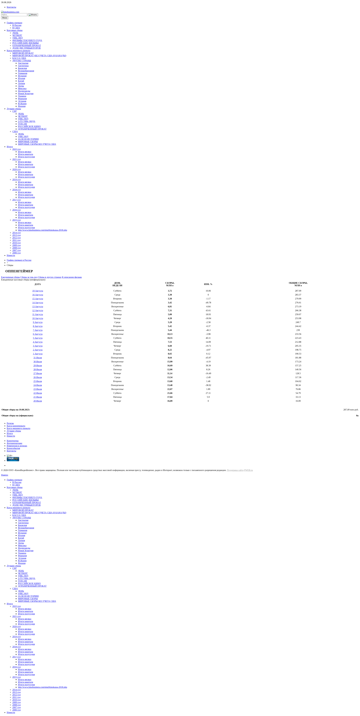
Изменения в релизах (17, 446)
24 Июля (37, 385)
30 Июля (37, 361)
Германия (22, 73)
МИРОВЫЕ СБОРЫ (28, 141)
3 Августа (37, 346)
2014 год (16, 232)
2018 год (16, 189)
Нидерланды (24, 91)
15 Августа (37, 298)
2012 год (16, 237)
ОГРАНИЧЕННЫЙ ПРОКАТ (26, 45)
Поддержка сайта (235, 470)
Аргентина (23, 65)
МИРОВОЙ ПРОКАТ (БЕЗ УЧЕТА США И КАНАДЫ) (39, 55)
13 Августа (37, 306)
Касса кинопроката (16, 426)
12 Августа (37, 310)
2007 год (16, 250)
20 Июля (37, 401)
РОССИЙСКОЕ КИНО (29, 126)
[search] (33, 14)
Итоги (10, 146)
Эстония (22, 101)
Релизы (10, 423)
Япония (21, 106)
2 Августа (37, 350)
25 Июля (37, 381)
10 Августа (37, 318)
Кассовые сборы (14, 30)
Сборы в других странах (49, 277)
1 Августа (37, 354)
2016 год (16, 210)
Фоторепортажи (14, 443)
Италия (21, 78)
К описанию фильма (72, 277)
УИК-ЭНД (17, 38)
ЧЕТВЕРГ (17, 35)
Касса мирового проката (18, 50)
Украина (22, 96)
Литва (21, 86)
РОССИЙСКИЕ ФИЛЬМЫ (25, 43)
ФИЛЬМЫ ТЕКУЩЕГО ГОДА (27, 40)
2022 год (16, 149)
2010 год (16, 243)
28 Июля (37, 369)
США (15, 131)
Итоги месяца (24, 151)
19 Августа (37, 291)
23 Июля (37, 389)
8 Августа (37, 326)
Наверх (4, 475)
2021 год (16, 159)
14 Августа (37, 302)
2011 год (16, 240)
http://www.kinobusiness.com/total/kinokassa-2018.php (42, 230)
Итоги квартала (25, 154)
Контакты (11, 7)
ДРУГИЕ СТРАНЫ (21, 60)
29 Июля (37, 365)
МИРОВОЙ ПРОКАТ (23, 53)
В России (16, 25)
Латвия (21, 83)
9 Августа (37, 322)
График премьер (14, 22)
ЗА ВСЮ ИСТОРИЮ (28, 139)
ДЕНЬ (15, 33)
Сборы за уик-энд (28, 277)
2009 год (16, 245)
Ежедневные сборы (10, 277)
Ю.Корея (22, 103)
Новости (11, 255)
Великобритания (26, 71)
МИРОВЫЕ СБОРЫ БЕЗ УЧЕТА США (37, 144)
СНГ (14, 111)
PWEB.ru (248, 470)
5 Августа (37, 338)
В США (16, 28)
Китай (21, 81)
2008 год (16, 248)
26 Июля (37, 377)
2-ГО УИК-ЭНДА (26, 121)
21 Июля (37, 397)
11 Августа (37, 314)
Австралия (23, 63)
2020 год (16, 169)
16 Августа (37, 295)
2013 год (16, 235)
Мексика (22, 88)
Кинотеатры (13, 440)
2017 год (16, 200)
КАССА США (19, 58)
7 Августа (37, 330)
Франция (22, 98)
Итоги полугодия (26, 157)
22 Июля (37, 393)
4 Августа (37, 342)
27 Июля (37, 373)
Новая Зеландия (25, 93)
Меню (4, 18)
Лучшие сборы (14, 108)
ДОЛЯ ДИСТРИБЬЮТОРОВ (26, 48)
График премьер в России (19, 260)
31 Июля (37, 357)
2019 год (16, 179)
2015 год (16, 220)
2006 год (16, 253)
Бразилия (22, 68)
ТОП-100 (22, 124)
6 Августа (37, 334)
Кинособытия (13, 448)
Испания (22, 76)
